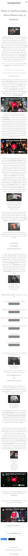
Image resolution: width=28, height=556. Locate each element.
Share (4, 539)
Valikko (26, 1)
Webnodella (16, 554)
